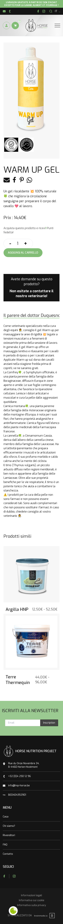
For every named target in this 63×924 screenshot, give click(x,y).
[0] (15, 25)
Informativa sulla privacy (31, 905)
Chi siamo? (9, 826)
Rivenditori (9, 835)
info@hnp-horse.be (19, 785)
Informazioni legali (31, 895)
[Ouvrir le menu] (57, 25)
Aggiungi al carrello (23, 252)
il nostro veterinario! (35, 293)
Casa (5, 816)
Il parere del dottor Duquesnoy (33, 315)
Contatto (8, 854)
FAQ (5, 844)
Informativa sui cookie (31, 900)
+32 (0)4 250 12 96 (19, 776)
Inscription (49, 722)
